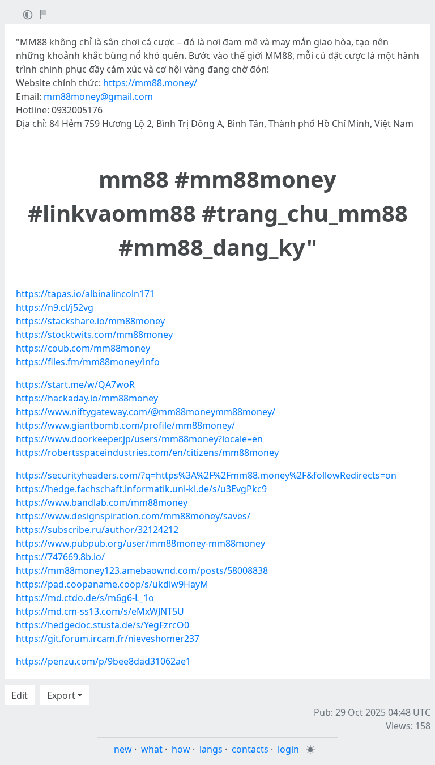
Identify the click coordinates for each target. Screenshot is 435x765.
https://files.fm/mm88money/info (88, 362)
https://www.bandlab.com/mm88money (101, 502)
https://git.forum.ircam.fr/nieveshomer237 (107, 638)
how (181, 749)
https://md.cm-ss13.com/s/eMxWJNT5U (100, 611)
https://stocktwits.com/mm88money (94, 334)
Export (61, 695)
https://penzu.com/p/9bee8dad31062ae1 (103, 661)
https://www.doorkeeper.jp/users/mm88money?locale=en (139, 439)
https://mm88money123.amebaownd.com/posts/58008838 (142, 570)
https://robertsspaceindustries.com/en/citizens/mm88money (147, 452)
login (288, 749)
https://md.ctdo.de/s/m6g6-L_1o (85, 597)
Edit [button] (19, 695)
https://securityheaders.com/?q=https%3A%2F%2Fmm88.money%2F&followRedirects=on (206, 475)
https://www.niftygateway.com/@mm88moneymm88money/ (145, 411)
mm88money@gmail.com (98, 96)
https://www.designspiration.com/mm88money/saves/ (133, 516)
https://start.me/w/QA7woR (75, 384)
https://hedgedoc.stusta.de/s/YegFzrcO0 (102, 625)
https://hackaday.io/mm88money (87, 398)
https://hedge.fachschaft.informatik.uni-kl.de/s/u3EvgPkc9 (141, 489)
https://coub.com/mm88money (83, 348)
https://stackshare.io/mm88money (90, 321)
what (152, 749)
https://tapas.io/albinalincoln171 (85, 294)
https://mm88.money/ (150, 83)
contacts (250, 749)
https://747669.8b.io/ (60, 557)
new (123, 749)
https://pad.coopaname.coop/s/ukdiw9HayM (112, 584)
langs (211, 749)
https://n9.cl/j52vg (54, 307)
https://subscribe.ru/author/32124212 (97, 529)
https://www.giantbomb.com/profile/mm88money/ (125, 425)
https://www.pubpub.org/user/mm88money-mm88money (140, 543)
